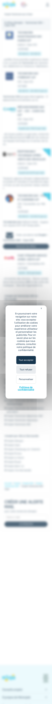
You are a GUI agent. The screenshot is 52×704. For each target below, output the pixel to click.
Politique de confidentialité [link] (26, 388)
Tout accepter (26, 359)
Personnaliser (26, 379)
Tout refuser (26, 369)
